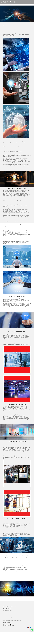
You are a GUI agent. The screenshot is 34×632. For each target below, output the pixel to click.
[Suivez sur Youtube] (28, 627)
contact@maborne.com (10, 615)
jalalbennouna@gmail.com (10, 617)
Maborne (11, 605)
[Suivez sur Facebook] (27, 627)
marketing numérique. (18, 151)
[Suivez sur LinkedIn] (30, 627)
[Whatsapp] (32, 630)
